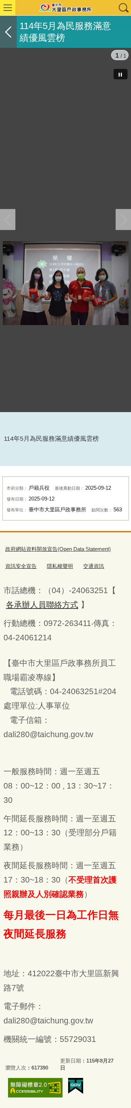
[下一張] (123, 219)
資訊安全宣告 (21, 566)
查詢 (123, 7)
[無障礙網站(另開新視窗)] (35, 1087)
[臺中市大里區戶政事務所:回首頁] (65, 7)
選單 (7, 7)
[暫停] (121, 74)
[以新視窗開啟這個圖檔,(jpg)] (66, 283)
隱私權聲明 (60, 566)
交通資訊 (93, 566)
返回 (8, 32)
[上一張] (7, 219)
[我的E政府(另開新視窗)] (75, 1086)
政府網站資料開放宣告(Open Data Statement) (58, 549)
